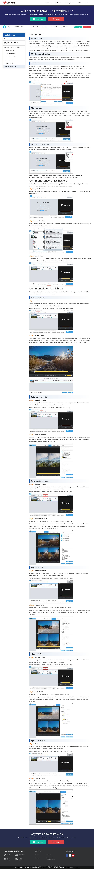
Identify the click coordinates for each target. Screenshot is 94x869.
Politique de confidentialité (51, 858)
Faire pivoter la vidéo (11, 57)
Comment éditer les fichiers (12, 47)
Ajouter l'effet (9, 63)
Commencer (8, 39)
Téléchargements (69, 3)
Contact (37, 855)
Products (57, 3)
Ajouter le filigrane (10, 66)
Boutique (48, 3)
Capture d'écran (54, 27)
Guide (79, 3)
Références (66, 27)
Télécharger (77, 27)
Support (87, 3)
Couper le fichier (9, 50)
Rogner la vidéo (9, 60)
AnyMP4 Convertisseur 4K (15, 27)
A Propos (37, 858)
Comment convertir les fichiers (11, 43)
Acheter (87, 27)
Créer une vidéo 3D (10, 53)
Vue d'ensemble (34, 27)
